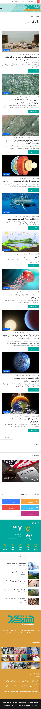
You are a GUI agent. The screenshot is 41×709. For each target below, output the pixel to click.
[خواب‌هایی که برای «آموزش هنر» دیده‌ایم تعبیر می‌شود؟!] (33, 650)
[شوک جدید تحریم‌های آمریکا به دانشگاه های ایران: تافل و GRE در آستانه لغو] (33, 657)
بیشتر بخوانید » (33, 71)
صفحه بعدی (8, 438)
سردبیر (36, 178)
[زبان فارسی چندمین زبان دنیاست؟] (33, 583)
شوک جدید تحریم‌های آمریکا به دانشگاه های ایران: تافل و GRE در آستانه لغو (21, 479)
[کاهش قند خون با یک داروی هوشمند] (7, 665)
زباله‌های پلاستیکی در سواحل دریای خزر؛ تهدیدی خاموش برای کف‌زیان (22, 58)
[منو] (1, 9)
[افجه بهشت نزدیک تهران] (33, 575)
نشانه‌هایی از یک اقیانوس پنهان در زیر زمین (20, 181)
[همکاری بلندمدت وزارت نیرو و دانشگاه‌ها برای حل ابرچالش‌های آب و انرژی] (33, 665)
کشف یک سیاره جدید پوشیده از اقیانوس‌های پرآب (25, 379)
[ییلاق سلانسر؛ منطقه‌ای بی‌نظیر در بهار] (33, 592)
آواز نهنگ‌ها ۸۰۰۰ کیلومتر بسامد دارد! (23, 219)
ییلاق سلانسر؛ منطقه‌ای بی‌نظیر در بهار (15, 590)
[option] (20, 471)
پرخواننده (33, 557)
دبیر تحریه (35, 54)
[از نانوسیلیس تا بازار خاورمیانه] (20, 665)
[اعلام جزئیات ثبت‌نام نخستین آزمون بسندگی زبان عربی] (7, 650)
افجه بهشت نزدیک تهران (19, 572)
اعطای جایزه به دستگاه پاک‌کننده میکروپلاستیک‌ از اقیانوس (25, 101)
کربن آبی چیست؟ (31, 257)
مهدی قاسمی (34, 254)
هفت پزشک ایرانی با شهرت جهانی (16, 563)
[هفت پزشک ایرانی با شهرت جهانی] (33, 566)
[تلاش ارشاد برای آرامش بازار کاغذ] (20, 657)
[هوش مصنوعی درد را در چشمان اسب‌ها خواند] (7, 657)
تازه (19, 557)
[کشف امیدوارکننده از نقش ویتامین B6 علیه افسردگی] (20, 650)
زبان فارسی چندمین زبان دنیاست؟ (16, 581)
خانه (37, 16)
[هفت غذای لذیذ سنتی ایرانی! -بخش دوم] (33, 601)
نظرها (7, 557)
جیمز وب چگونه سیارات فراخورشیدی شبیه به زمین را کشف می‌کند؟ (21, 337)
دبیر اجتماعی (34, 97)
